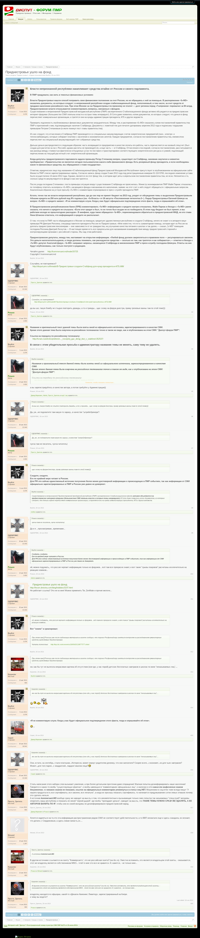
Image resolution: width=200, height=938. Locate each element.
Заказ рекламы (88, 19)
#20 (192, 903)
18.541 (24, 746)
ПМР (5, 926)
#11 (192, 599)
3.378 (25, 114)
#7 (192, 448)
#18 (192, 832)
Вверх (190, 926)
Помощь (176, 926)
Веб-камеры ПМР (72, 19)
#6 (192, 416)
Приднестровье (22, 75)
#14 (192, 707)
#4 (192, 349)
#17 (192, 807)
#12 (192, 652)
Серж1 (32, 735)
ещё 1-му (64, 395)
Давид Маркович (36, 395)
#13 (192, 672)
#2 (192, 278)
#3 (192, 312)
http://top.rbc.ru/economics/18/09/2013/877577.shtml (70, 644)
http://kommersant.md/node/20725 (62, 251)
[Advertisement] (100, 46)
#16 (192, 770)
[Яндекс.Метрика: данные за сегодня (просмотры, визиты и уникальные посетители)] (23, 937)
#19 (192, 867)
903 (25, 810)
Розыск (32, 312)
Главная (11, 19)
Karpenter (33, 672)
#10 (192, 574)
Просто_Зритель (36, 282)
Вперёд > (38, 80)
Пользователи (41, 19)
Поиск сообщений (11, 23)
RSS (195, 926)
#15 (192, 735)
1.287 (25, 843)
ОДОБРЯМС (34, 278)
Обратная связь (166, 926)
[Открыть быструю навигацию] (193, 67)
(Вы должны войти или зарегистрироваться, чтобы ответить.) (172, 914)
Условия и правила (151, 926)
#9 (192, 533)
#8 (192, 508)
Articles (29, 19)
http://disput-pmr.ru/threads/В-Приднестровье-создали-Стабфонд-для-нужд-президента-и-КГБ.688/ (78, 266)
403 (25, 683)
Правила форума (56, 19)
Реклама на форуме (135, 926)
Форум (20, 19)
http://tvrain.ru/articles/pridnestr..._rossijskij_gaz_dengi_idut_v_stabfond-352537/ (68, 339)
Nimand (32, 832)
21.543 (24, 289)
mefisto (33, 512)
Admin (45, 395)
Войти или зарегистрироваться (182, 2)
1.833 (25, 321)
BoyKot (48, 75)
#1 (192, 258)
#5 (192, 391)
